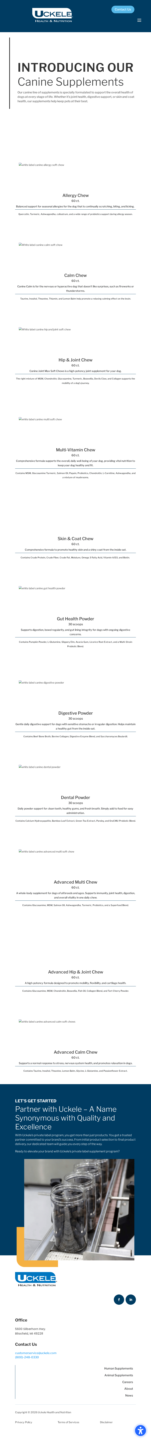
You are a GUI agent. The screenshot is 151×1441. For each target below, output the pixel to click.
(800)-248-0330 (27, 1357)
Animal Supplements (118, 1375)
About (128, 1388)
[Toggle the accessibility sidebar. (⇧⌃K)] (140, 1430)
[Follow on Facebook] (119, 1299)
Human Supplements (118, 1368)
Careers (127, 1382)
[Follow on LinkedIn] (131, 1299)
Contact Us (123, 9)
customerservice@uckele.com (36, 1353)
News (129, 1395)
